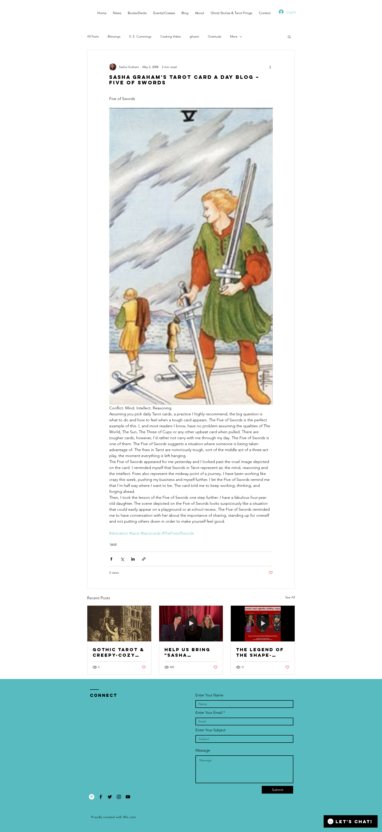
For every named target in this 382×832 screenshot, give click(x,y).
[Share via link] (144, 559)
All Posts (93, 36)
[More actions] (270, 67)
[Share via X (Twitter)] (122, 559)
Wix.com (129, 817)
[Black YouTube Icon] (128, 797)
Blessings (114, 36)
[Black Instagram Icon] (119, 797)
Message (202, 750)
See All (290, 597)
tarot (113, 544)
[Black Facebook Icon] (100, 797)
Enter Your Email (208, 713)
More (233, 36)
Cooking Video (170, 36)
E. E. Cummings (140, 36)
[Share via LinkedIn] (133, 559)
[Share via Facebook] (111, 559)
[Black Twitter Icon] (110, 797)
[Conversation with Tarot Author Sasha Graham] (119, 623)
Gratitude (214, 36)
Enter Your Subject (210, 730)
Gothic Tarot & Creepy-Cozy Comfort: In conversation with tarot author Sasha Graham (118, 652)
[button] (289, 36)
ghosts (194, 36)
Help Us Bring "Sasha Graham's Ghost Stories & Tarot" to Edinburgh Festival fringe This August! (190, 652)
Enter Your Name (209, 695)
